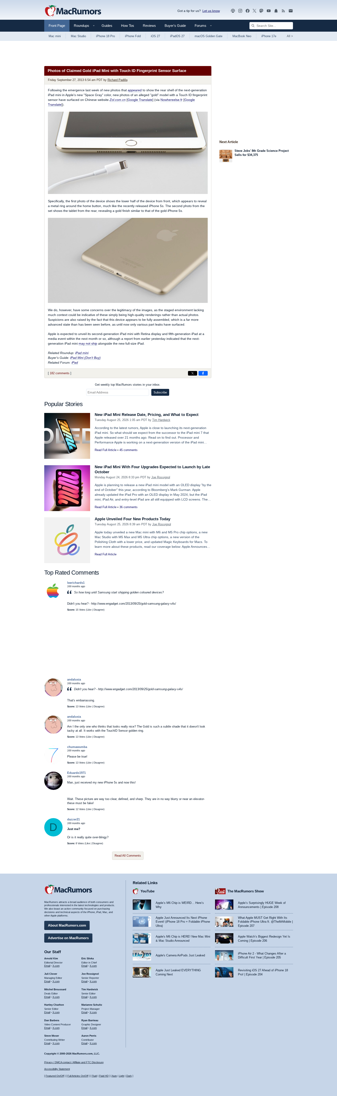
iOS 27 (155, 36)
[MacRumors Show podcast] (233, 10)
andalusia (74, 679)
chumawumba (77, 747)
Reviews (149, 26)
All (290, 36)
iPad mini (81, 353)
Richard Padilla (117, 80)
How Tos (127, 26)
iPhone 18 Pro (105, 36)
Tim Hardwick (161, 420)
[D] (53, 835)
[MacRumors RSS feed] (283, 10)
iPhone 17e (268, 36)
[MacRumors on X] (254, 10)
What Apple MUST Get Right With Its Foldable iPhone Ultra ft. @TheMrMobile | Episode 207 (265, 921)
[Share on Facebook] (203, 373)
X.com (56, 965)
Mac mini (55, 36)
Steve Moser (51, 1035)
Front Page (57, 26)
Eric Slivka (87, 958)
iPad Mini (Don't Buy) (85, 358)
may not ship (88, 343)
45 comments (128, 450)
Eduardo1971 (76, 773)
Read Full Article (105, 450)
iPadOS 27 (177, 36)
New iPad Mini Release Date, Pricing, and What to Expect (147, 414)
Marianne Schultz (91, 1004)
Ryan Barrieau (89, 1020)
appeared (135, 90)
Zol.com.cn (118, 100)
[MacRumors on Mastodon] (261, 10)
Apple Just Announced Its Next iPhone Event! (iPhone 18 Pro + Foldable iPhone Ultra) (183, 921)
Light (121, 1075)
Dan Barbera (51, 1020)
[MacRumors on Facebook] (247, 10)
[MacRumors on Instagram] (240, 10)
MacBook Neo (241, 36)
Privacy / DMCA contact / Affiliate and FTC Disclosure (74, 1062)
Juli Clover (50, 973)
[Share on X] (192, 373)
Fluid (94, 1075)
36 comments (128, 507)
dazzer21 (73, 819)
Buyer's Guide (175, 26)
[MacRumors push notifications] (276, 10)
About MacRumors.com (67, 925)
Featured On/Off (55, 1075)
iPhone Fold (133, 36)
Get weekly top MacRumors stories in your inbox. (127, 384)
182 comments (59, 373)
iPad (75, 362)
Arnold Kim (51, 958)
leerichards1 (76, 582)
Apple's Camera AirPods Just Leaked (180, 955)
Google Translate (139, 100)
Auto (114, 1075)
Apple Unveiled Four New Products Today (132, 519)
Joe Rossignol (160, 477)
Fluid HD (104, 1075)
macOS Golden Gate (208, 36)
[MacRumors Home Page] (73, 11)
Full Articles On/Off (77, 1075)
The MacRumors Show (245, 891)
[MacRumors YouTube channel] (268, 10)
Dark (129, 1075)
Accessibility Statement (57, 1069)
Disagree (99, 609)
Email (47, 965)
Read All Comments (128, 855)
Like (89, 609)
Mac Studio (78, 36)
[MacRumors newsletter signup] (290, 10)
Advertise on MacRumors (68, 938)
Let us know (211, 11)
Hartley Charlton (54, 1004)
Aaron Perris (88, 1035)
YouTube (148, 891)
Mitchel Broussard (55, 989)
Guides (107, 26)
